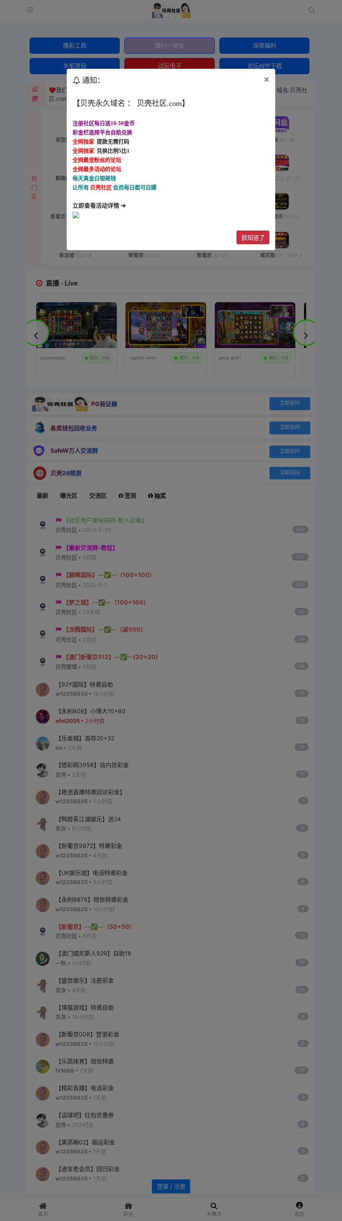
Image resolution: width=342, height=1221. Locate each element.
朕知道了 (253, 237)
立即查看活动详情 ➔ (99, 206)
